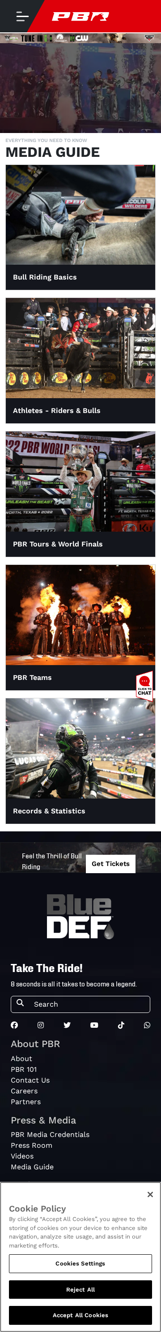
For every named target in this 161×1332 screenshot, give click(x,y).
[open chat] (146, 686)
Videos (22, 1156)
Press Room (31, 1145)
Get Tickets (111, 864)
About (21, 1058)
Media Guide (32, 1167)
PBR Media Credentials (50, 1134)
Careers (24, 1091)
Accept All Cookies (80, 1315)
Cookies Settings (80, 1263)
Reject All (80, 1289)
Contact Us (30, 1080)
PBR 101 (24, 1069)
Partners (26, 1101)
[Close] (150, 1194)
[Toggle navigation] (22, 16)
